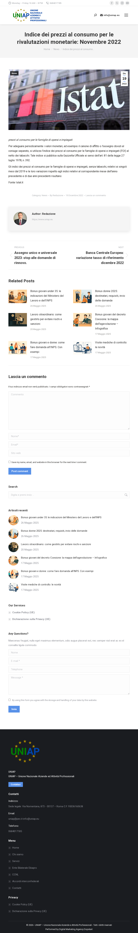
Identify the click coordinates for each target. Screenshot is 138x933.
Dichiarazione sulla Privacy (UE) (31, 619)
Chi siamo (17, 854)
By (56, 195)
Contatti (16, 888)
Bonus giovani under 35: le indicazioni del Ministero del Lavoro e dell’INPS (47, 296)
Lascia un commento (96, 195)
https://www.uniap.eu (42, 219)
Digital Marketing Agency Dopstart (76, 929)
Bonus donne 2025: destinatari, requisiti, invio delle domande (110, 296)
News (14, 73)
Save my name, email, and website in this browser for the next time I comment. (49, 462)
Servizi (16, 861)
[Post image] (17, 296)
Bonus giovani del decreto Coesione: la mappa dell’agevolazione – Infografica (110, 321)
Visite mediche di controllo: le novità (111, 345)
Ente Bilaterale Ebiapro (24, 867)
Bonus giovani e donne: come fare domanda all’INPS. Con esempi (47, 347)
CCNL (15, 874)
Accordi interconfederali (25, 881)
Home (15, 847)
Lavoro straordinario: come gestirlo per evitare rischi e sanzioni (46, 319)
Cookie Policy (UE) (23, 612)
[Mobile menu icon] (126, 15)
